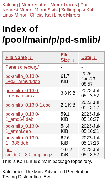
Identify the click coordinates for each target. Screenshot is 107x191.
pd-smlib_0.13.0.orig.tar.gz (28, 152)
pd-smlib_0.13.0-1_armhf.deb (22, 129)
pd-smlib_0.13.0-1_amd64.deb (22, 117)
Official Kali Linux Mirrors (55, 15)
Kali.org (10, 4)
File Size (65, 57)
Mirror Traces (64, 4)
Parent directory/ (22, 67)
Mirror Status (34, 4)
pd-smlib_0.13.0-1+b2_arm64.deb (22, 79)
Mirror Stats (46, 9)
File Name (16, 57)
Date (86, 57)
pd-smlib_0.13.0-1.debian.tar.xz (22, 93)
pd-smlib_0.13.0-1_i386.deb (22, 140)
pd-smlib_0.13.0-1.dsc (27, 105)
